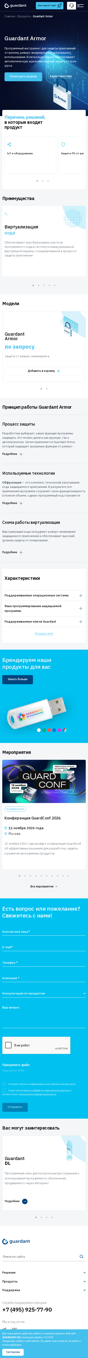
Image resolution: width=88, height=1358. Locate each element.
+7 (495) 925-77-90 (27, 1309)
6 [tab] (47, 876)
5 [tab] (55, 285)
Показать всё (44, 634)
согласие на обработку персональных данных (44, 1090)
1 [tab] (37, 181)
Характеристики (61, 76)
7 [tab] (52, 876)
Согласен (13, 1352)
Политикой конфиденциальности (37, 1094)
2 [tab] (43, 181)
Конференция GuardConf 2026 (33, 818)
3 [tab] (48, 181)
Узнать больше (18, 679)
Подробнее (9, 454)
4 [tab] (49, 285)
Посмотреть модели (23, 76)
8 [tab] (58, 876)
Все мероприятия (41, 886)
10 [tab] (68, 876)
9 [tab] (63, 876)
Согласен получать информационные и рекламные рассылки (42, 1084)
